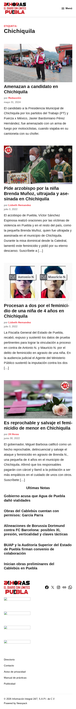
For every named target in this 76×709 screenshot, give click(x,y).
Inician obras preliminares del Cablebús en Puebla (29, 566)
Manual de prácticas (15, 677)
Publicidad (9, 683)
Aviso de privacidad (15, 671)
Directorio (9, 659)
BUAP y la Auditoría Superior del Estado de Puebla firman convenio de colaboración (38, 549)
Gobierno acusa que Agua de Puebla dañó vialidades (34, 498)
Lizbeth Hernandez (19, 205)
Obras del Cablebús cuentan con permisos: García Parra (31, 513)
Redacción (14, 97)
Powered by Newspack (15, 703)
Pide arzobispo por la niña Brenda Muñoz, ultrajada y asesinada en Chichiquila (36, 193)
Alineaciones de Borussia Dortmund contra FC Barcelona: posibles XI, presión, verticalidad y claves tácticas (36, 530)
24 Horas (13, 434)
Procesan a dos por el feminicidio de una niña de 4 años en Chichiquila (36, 310)
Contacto (9, 665)
